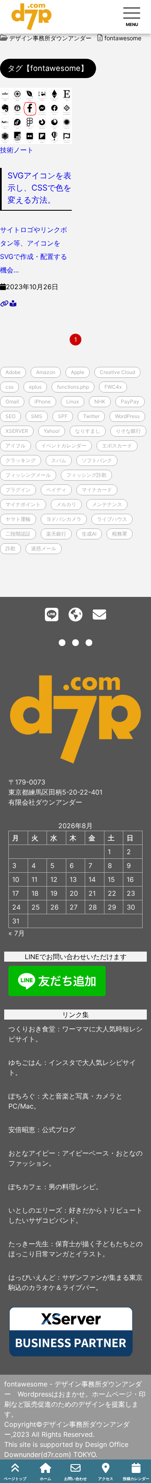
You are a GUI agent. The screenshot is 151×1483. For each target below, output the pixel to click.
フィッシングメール (28, 475)
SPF (63, 416)
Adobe (13, 372)
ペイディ (56, 489)
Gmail (12, 401)
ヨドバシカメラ (63, 519)
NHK (99, 401)
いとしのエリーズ (35, 1210)
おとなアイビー (31, 1153)
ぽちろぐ (21, 1096)
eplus (35, 387)
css (9, 387)
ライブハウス (112, 519)
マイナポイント (23, 504)
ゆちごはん (25, 1062)
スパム (58, 460)
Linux (72, 401)
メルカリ (66, 504)
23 (131, 893)
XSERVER (16, 431)
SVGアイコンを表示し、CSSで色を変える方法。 (39, 187)
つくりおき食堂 (31, 1029)
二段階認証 (18, 534)
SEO (10, 416)
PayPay (130, 401)
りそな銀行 (128, 431)
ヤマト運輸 (18, 519)
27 (74, 907)
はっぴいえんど (31, 1277)
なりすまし (87, 431)
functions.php (73, 387)
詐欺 (10, 548)
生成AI (89, 534)
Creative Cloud (117, 372)
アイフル (15, 445)
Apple (77, 372)
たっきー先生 (28, 1244)
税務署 (119, 534)
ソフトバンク (97, 460)
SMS (36, 416)
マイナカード (97, 489)
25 (35, 907)
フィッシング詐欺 (86, 475)
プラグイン (18, 489)
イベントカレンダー (63, 445)
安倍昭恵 (21, 1129)
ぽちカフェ (25, 1186)
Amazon (45, 372)
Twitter (91, 416)
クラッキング (20, 460)
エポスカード (117, 445)
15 (111, 879)
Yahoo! (52, 431)
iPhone (42, 401)
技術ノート (17, 150)
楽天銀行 (56, 534)
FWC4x (113, 387)
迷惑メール (43, 548)
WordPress (127, 416)
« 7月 (16, 933)
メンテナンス (107, 504)
